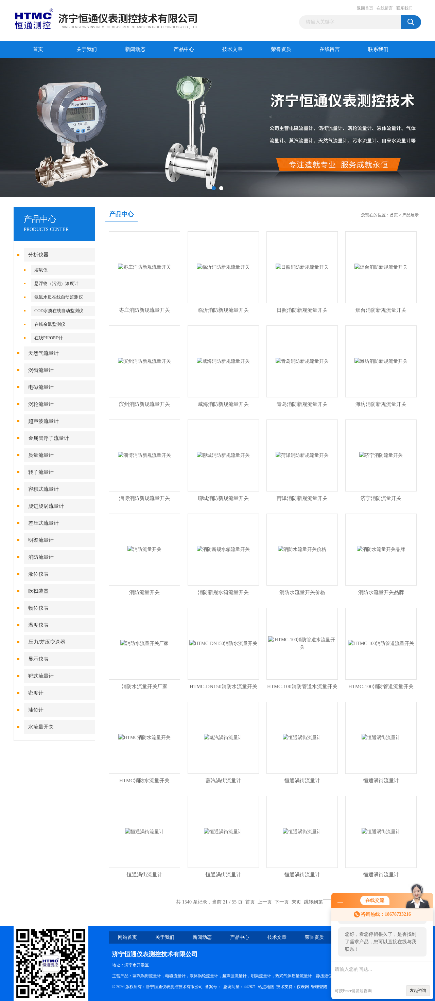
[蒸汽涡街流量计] (223, 737)
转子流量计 (41, 472)
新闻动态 (135, 49)
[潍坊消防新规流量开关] (380, 360)
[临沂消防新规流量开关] (223, 266)
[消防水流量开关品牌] (381, 549)
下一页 (282, 902)
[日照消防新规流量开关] (302, 266)
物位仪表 (38, 608)
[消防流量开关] (144, 549)
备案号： (213, 986)
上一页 (265, 902)
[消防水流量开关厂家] (144, 643)
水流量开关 (41, 727)
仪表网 (303, 986)
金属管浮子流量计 (48, 438)
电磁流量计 (41, 387)
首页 (38, 49)
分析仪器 (38, 254)
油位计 (36, 710)
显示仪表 (38, 659)
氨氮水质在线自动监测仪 (58, 297)
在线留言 (385, 8)
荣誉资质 (281, 49)
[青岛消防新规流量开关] (302, 360)
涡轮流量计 (41, 404)
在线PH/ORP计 (48, 337)
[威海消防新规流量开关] (223, 360)
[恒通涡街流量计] (302, 737)
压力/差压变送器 (46, 642)
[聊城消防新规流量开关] (223, 455)
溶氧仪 (41, 269)
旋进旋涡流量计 (46, 506)
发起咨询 (418, 990)
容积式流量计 (43, 489)
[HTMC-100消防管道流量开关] (381, 643)
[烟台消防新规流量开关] (380, 266)
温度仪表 (38, 625)
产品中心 (184, 49)
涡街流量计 (41, 370)
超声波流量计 (43, 421)
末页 (296, 902)
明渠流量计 (41, 540)
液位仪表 (38, 574)
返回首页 (365, 8)
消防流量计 (41, 557)
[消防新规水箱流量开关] (223, 549)
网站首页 (127, 937)
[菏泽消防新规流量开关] (302, 455)
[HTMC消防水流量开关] (144, 737)
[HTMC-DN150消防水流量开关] (223, 643)
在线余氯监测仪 (49, 324)
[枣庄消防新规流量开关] (144, 266)
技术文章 (232, 49)
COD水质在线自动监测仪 (58, 310)
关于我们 (86, 49)
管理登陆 (319, 986)
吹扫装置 (38, 591)
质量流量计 (41, 455)
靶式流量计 (41, 676)
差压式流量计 (43, 523)
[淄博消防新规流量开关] (144, 455)
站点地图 (266, 986)
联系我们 (404, 8)
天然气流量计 (43, 353)
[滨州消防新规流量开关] (144, 360)
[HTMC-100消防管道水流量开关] (302, 643)
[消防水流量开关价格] (302, 549)
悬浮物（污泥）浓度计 (56, 283)
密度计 (36, 693)
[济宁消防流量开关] (381, 455)
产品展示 (410, 215)
